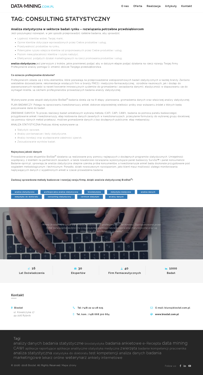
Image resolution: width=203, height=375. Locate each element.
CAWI (19, 348)
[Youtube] (189, 365)
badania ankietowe (124, 343)
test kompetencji (104, 353)
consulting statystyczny (59, 197)
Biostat (32, 365)
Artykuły (171, 6)
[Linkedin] (185, 365)
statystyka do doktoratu (26, 197)
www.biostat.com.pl (167, 314)
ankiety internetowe (105, 358)
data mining (175, 343)
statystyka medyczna (121, 192)
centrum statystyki (90, 197)
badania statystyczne (64, 343)
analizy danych (116, 197)
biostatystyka (94, 192)
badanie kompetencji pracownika (162, 348)
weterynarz (76, 357)
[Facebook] (180, 365)
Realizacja (154, 6)
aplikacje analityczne (72, 348)
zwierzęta (129, 348)
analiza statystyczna (23, 63)
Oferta (137, 6)
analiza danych (148, 192)
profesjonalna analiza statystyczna (61, 192)
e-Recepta (152, 343)
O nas (125, 6)
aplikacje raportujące (41, 348)
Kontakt (186, 6)
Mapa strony (69, 365)
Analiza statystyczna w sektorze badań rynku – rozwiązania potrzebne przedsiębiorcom (77, 29)
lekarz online (53, 358)
